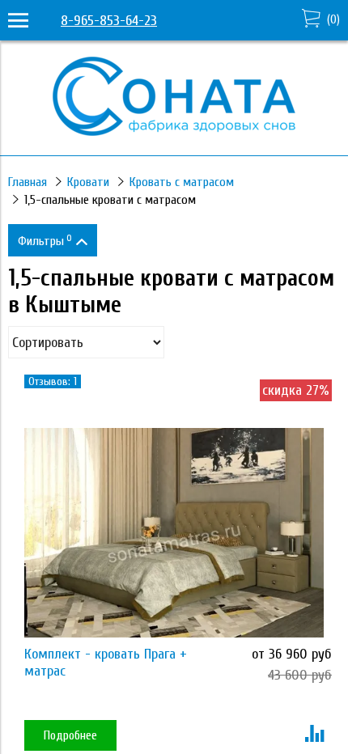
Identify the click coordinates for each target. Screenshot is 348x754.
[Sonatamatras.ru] (174, 131)
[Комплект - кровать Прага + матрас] (174, 533)
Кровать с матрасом (181, 182)
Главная (27, 182)
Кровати (88, 182)
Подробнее (70, 735)
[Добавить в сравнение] (314, 735)
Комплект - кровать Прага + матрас (105, 663)
